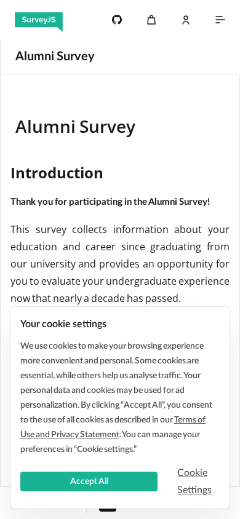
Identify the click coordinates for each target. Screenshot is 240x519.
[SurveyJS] (39, 19)
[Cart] (151, 20)
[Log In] (186, 20)
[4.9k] (117, 20)
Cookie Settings (194, 481)
